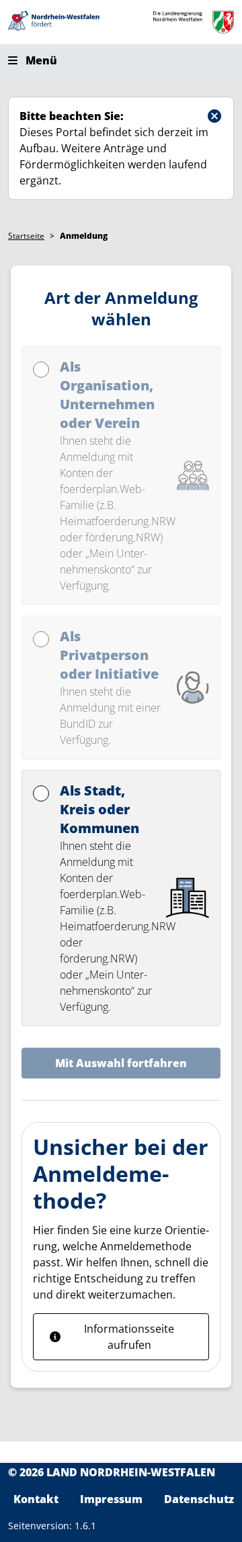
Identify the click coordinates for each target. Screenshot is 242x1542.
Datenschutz (199, 1499)
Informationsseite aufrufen (129, 1336)
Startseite (26, 235)
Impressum (111, 1499)
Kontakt (35, 1499)
